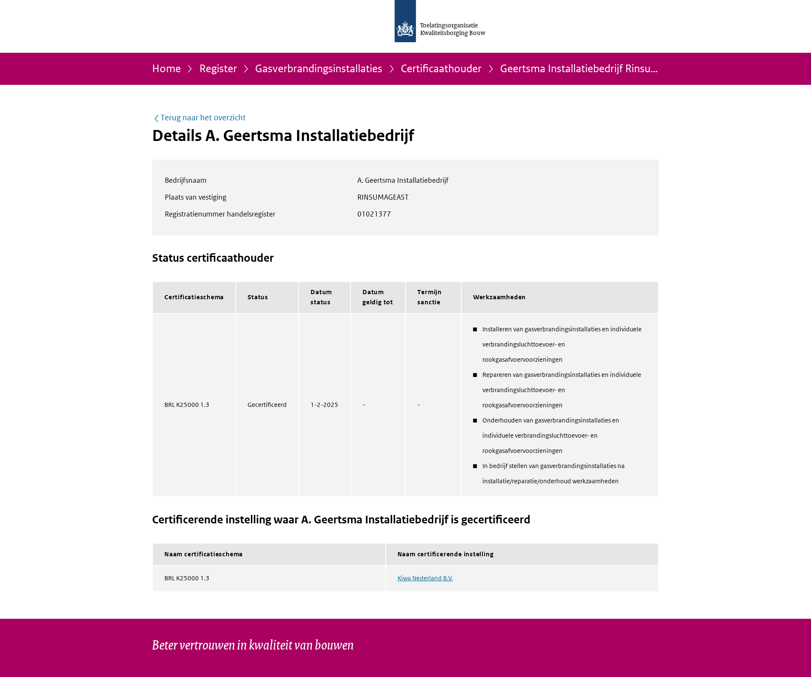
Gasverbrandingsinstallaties (318, 69)
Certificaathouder (441, 69)
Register (218, 69)
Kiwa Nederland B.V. (425, 578)
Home (166, 69)
